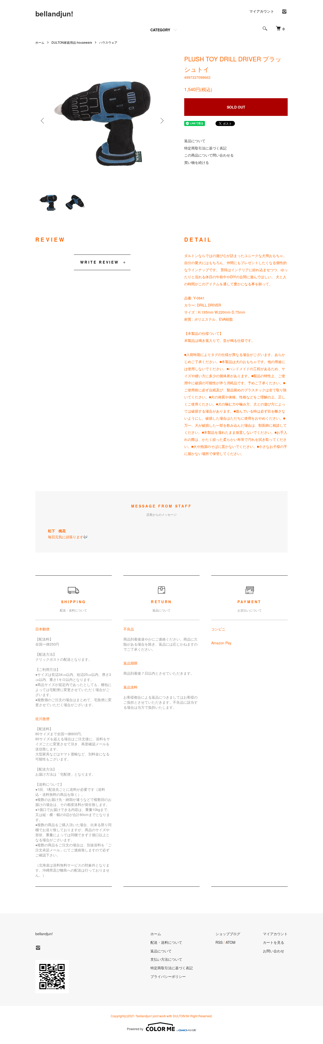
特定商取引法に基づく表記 (205, 147)
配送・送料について (166, 942)
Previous (43, 120)
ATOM (230, 942)
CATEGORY (160, 29)
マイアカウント (261, 11)
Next (161, 120)
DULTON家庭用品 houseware (71, 42)
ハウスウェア (108, 42)
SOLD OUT (236, 107)
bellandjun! (54, 13)
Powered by (135, 1029)
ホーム (39, 42)
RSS (219, 942)
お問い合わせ (273, 950)
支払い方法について (166, 959)
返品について (194, 140)
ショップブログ (228, 933)
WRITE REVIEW (99, 262)
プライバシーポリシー (168, 976)
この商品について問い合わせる (209, 155)
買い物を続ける (196, 162)
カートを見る (273, 942)
